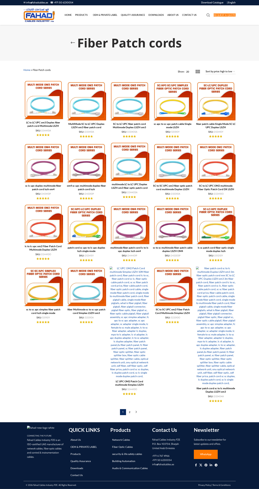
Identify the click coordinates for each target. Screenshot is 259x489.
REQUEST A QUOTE (225, 15)
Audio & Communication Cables (130, 468)
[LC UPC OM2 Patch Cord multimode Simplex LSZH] (129, 322)
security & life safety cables (127, 453)
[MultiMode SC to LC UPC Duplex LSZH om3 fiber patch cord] (86, 100)
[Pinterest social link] (205, 465)
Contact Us (76, 475)
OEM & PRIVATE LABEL (83, 446)
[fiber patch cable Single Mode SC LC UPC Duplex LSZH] (216, 100)
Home (26, 69)
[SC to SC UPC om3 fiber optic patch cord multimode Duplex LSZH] (172, 162)
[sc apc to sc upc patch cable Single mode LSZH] (172, 100)
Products (75, 453)
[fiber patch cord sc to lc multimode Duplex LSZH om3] (216, 326)
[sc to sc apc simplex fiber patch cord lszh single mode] (43, 286)
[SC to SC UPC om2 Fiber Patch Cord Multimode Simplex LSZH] (172, 286)
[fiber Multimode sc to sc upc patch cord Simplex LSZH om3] (86, 286)
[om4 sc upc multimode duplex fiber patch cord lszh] (86, 162)
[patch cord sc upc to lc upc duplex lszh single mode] (86, 224)
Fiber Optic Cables (122, 446)
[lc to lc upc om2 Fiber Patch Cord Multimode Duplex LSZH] (43, 224)
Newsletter (206, 430)
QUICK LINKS (84, 430)
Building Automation (123, 461)
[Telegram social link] (216, 465)
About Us (75, 439)
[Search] (208, 15)
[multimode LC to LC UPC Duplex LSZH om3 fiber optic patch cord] (129, 162)
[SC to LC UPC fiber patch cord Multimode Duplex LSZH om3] (129, 100)
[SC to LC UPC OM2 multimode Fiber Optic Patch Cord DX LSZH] (216, 162)
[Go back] (72, 42)
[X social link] (200, 465)
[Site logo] (39, 14)
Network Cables (121, 439)
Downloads (76, 468)
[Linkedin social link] (211, 465)
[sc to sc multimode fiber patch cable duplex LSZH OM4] (172, 224)
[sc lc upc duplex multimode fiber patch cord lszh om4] (43, 162)
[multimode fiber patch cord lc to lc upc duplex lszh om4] (129, 224)
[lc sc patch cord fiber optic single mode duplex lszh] (216, 224)
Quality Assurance (80, 461)
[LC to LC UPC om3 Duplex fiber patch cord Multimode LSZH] (43, 100)
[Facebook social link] (196, 465)
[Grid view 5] (198, 71)
